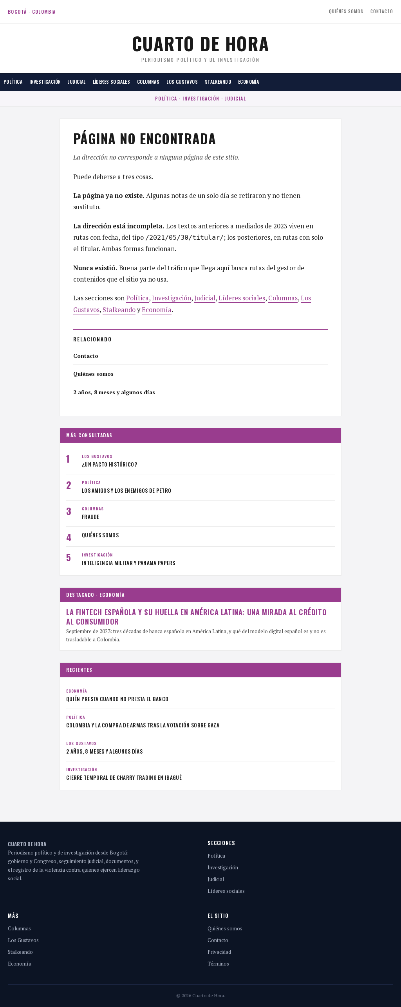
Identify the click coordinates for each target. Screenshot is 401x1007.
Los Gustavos (182, 81)
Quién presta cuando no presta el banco (117, 699)
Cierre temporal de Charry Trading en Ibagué (124, 777)
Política (13, 81)
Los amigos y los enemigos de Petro (126, 490)
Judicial (76, 81)
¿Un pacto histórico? (109, 464)
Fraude (90, 517)
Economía (248, 81)
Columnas (148, 81)
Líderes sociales (111, 81)
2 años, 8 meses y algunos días (114, 392)
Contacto (381, 11)
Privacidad (219, 951)
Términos (218, 963)
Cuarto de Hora (200, 43)
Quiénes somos (346, 11)
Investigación (45, 81)
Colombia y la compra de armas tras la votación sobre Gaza (142, 725)
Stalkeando (218, 81)
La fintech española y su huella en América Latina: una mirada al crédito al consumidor (196, 616)
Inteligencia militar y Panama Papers (128, 563)
